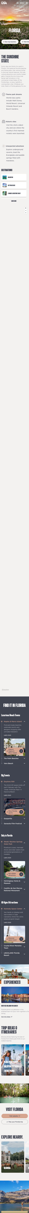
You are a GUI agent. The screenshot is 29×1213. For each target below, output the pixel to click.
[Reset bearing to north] (26, 213)
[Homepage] (4, 4)
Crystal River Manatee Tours (13, 947)
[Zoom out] (26, 210)
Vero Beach (8, 763)
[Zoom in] (26, 208)
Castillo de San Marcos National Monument (13, 889)
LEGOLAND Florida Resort (12, 954)
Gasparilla (8, 818)
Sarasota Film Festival (13, 823)
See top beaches (10, 42)
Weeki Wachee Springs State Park (13, 843)
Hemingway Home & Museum (12, 882)
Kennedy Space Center (13, 909)
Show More (13, 201)
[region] (14, 448)
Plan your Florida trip (16, 1122)
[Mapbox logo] (5, 690)
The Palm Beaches (11, 758)
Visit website (13, 1116)
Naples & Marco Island (13, 721)
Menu (22, 3)
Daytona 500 (9, 781)
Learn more (7, 735)
